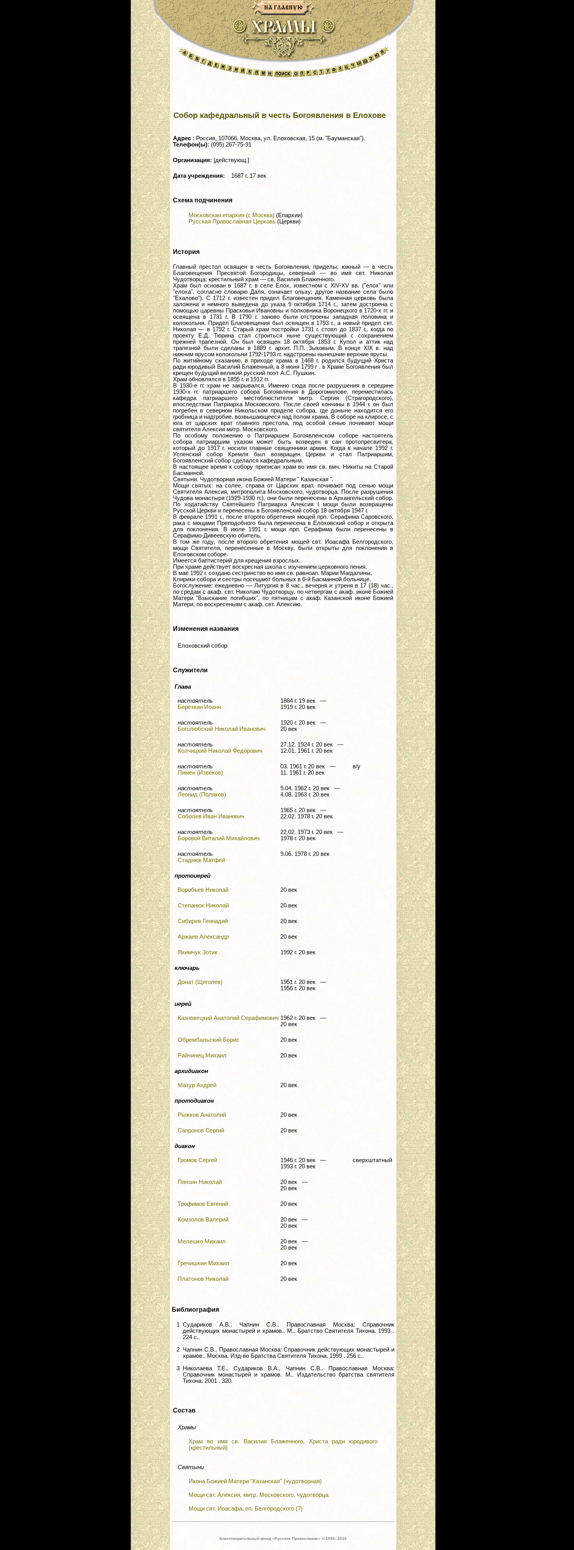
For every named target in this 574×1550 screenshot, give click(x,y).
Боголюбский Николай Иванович (222, 729)
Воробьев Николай (203, 890)
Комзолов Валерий (203, 1219)
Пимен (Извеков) (200, 773)
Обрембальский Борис (208, 1040)
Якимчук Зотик (197, 952)
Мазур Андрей (197, 1085)
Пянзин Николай (200, 1182)
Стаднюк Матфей (201, 860)
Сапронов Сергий (201, 1130)
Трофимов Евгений (203, 1204)
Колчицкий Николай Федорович (220, 751)
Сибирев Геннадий (203, 921)
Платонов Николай (203, 1279)
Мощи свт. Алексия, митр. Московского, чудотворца (258, 1495)
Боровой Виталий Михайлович (219, 838)
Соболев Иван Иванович (211, 816)
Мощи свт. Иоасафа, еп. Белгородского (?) (246, 1508)
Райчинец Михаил (202, 1055)
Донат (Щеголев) (200, 982)
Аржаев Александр (203, 937)
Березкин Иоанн (199, 707)
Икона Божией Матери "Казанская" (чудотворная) (255, 1481)
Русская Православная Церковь (232, 221)
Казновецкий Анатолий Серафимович (228, 1018)
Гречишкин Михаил (203, 1263)
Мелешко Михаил (202, 1241)
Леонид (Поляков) (202, 794)
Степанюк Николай (203, 905)
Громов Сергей (197, 1160)
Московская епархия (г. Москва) (232, 215)
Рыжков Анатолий (202, 1115)
